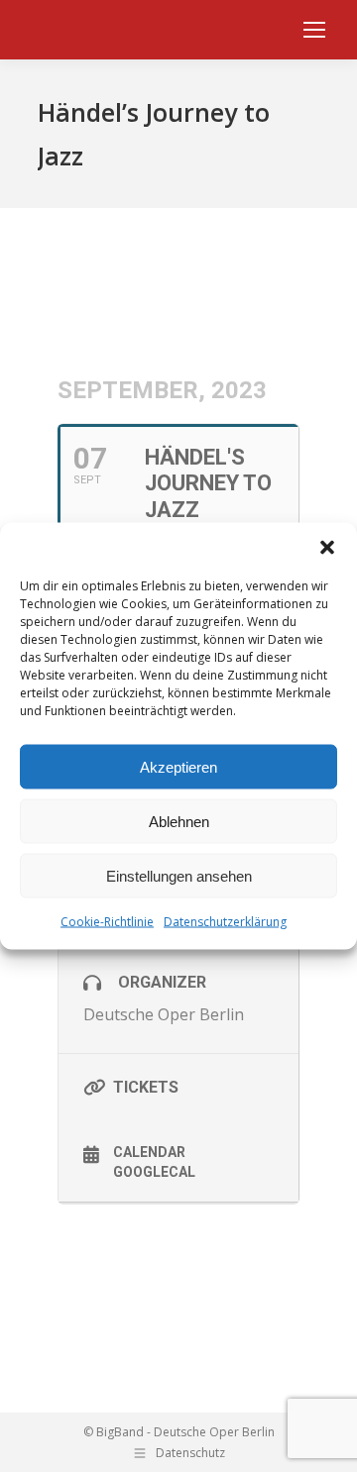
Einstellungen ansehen (179, 875)
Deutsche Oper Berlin (163, 1014)
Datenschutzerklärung (225, 921)
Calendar (149, 1152)
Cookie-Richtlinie (107, 921)
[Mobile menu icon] (314, 30)
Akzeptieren (178, 766)
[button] (327, 548)
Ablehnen (179, 820)
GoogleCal (154, 1172)
